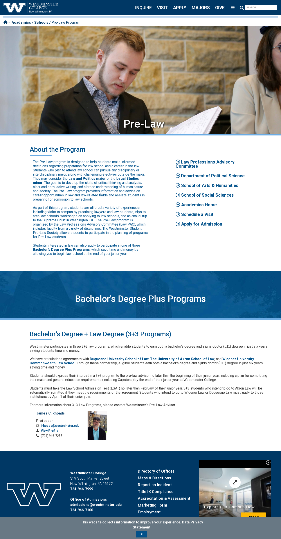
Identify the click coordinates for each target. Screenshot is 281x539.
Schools (41, 22)
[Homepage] (5, 22)
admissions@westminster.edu (96, 505)
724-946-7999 (81, 489)
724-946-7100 (81, 510)
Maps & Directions (154, 478)
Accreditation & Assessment (164, 498)
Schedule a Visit (196, 214)
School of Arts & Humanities (209, 185)
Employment (149, 512)
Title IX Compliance (155, 491)
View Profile (49, 430)
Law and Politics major (87, 178)
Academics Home (198, 204)
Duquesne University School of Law (119, 359)
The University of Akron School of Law (182, 359)
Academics (21, 22)
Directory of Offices (156, 471)
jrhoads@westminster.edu (59, 425)
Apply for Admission (201, 224)
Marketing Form (152, 505)
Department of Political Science (212, 175)
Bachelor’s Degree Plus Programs (61, 249)
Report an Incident (155, 484)
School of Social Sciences (207, 195)
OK (142, 534)
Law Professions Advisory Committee (205, 164)
